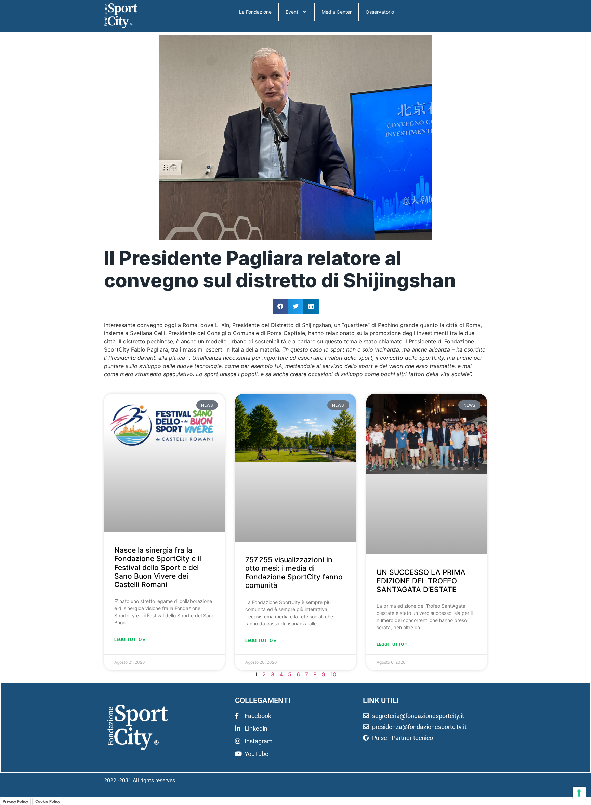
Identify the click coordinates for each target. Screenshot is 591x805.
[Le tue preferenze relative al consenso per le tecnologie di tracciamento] (579, 793)
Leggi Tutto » (129, 639)
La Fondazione (255, 12)
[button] (280, 306)
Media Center (336, 12)
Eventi (292, 12)
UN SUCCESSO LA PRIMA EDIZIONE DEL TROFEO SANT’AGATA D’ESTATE (421, 581)
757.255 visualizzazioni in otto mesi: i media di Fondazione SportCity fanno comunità (294, 572)
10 (333, 674)
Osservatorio (380, 12)
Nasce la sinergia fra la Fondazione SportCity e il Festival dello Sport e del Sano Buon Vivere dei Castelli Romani (157, 567)
